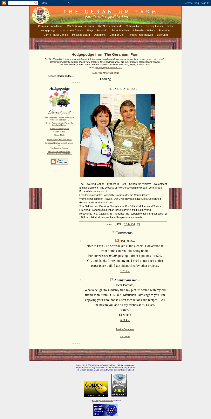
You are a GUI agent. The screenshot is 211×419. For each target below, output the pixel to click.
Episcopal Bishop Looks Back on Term (59, 144)
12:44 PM (129, 224)
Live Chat (162, 34)
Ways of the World (97, 30)
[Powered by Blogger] (59, 163)
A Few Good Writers (144, 30)
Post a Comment (125, 329)
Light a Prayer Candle (55, 34)
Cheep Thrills (59, 135)
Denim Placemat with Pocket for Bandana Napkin (59, 124)
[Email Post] (137, 224)
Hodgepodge (48, 30)
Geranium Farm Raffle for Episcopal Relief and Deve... (59, 153)
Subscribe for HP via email (105, 73)
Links (170, 26)
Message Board (81, 34)
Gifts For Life (117, 34)
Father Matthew (120, 30)
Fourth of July (59, 132)
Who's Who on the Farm (80, 26)
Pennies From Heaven (140, 34)
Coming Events (154, 26)
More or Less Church (71, 30)
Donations (100, 34)
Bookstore (164, 30)
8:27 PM (125, 320)
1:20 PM (125, 271)
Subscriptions (134, 26)
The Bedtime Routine (59, 148)
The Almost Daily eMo (110, 26)
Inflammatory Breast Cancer (59, 140)
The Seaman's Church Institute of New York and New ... (59, 119)
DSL (123, 241)
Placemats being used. (59, 128)
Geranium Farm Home (50, 26)
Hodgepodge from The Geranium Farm (105, 54)
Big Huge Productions (102, 400)
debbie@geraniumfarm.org (108, 67)
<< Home (125, 336)
